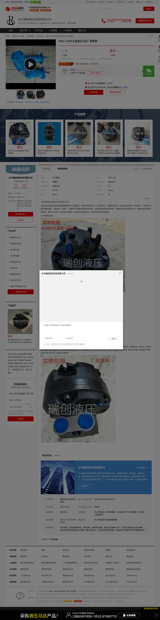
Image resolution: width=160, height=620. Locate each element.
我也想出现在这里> (151, 608)
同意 (47, 344)
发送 (113, 339)
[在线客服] (129, 615)
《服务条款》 (55, 344)
